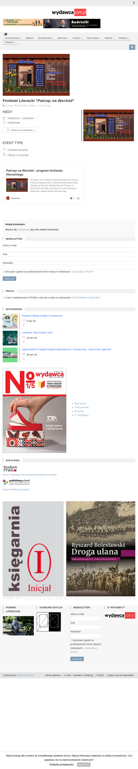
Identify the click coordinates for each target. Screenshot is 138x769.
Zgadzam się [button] (84, 765)
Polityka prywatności (62, 764)
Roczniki (79, 411)
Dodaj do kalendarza (21, 130)
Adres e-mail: (10, 245)
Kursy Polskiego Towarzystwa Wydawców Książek (30, 474)
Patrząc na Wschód (17, 155)
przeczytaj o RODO (82, 271)
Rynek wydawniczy (12, 38)
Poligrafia (108, 38)
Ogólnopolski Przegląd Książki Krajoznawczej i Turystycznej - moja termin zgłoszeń (66, 349)
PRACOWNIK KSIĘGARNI (86, 297)
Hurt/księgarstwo (44, 38)
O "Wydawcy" (82, 415)
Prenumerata (82, 407)
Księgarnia (9, 42)
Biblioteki (29, 38)
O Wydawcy (122, 38)
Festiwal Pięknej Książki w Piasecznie (42, 315)
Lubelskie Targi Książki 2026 (37, 332)
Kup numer (80, 403)
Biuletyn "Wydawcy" (29, 106)
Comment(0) (45, 106)
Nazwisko (8, 263)
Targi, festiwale (92, 38)
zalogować (23, 229)
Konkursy (76, 38)
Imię (5, 254)
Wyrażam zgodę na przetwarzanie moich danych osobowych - (48, 271)
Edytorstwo (62, 38)
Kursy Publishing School (16, 489)
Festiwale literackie (17, 149)
